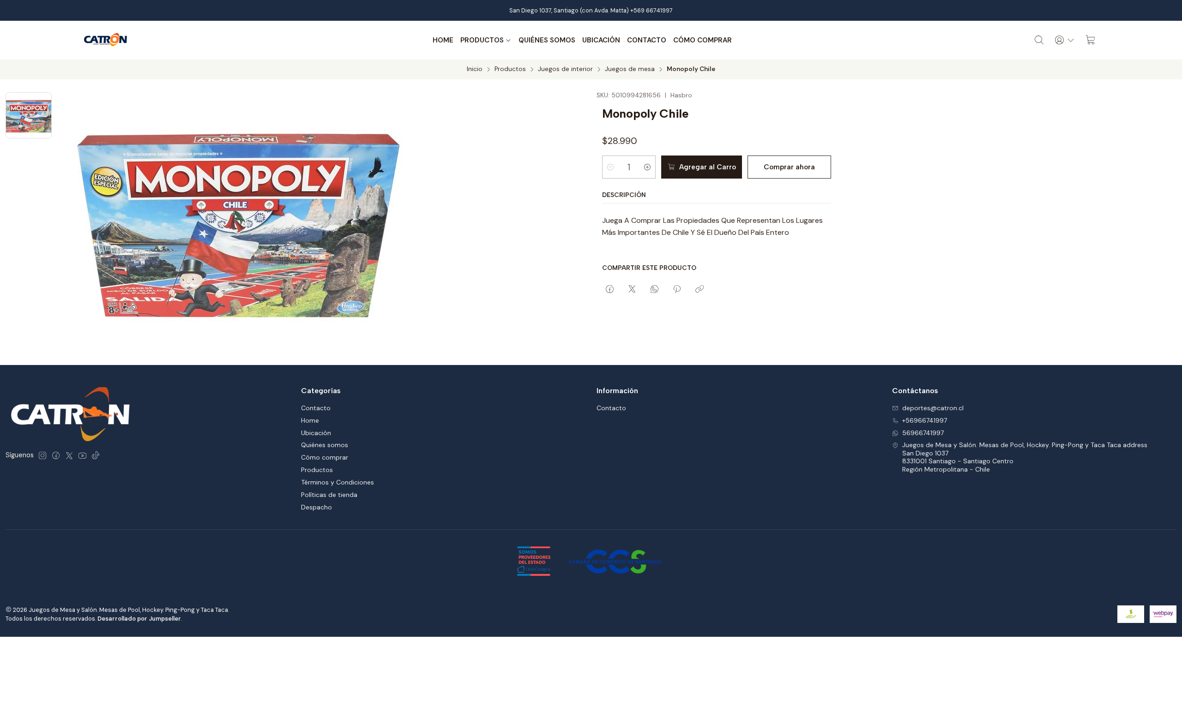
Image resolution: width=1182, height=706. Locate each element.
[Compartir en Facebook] (609, 289)
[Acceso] (1064, 40)
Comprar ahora (789, 167)
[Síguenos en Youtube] (82, 455)
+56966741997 (924, 420)
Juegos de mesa (630, 69)
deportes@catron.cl (933, 408)
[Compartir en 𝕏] (632, 289)
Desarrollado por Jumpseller (139, 618)
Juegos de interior (565, 69)
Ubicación (601, 40)
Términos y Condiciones (337, 482)
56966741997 (923, 433)
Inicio (474, 69)
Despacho (316, 507)
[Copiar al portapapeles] (699, 289)
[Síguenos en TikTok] (95, 455)
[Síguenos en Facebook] (55, 455)
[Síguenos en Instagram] (42, 455)
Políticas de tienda (329, 495)
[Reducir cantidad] (610, 167)
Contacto (646, 40)
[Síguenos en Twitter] (69, 455)
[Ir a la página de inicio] (105, 40)
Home (443, 40)
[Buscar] (1039, 40)
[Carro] (1090, 40)
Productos (482, 40)
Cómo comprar (702, 40)
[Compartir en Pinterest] (677, 289)
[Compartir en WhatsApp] (654, 289)
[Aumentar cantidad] (647, 167)
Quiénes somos (547, 40)
